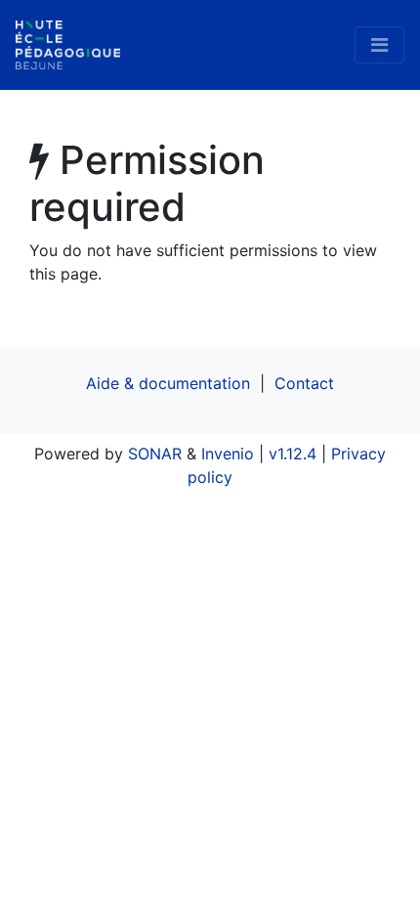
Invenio (227, 453)
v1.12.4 (292, 453)
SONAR (155, 453)
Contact (304, 383)
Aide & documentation (168, 383)
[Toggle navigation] (379, 45)
